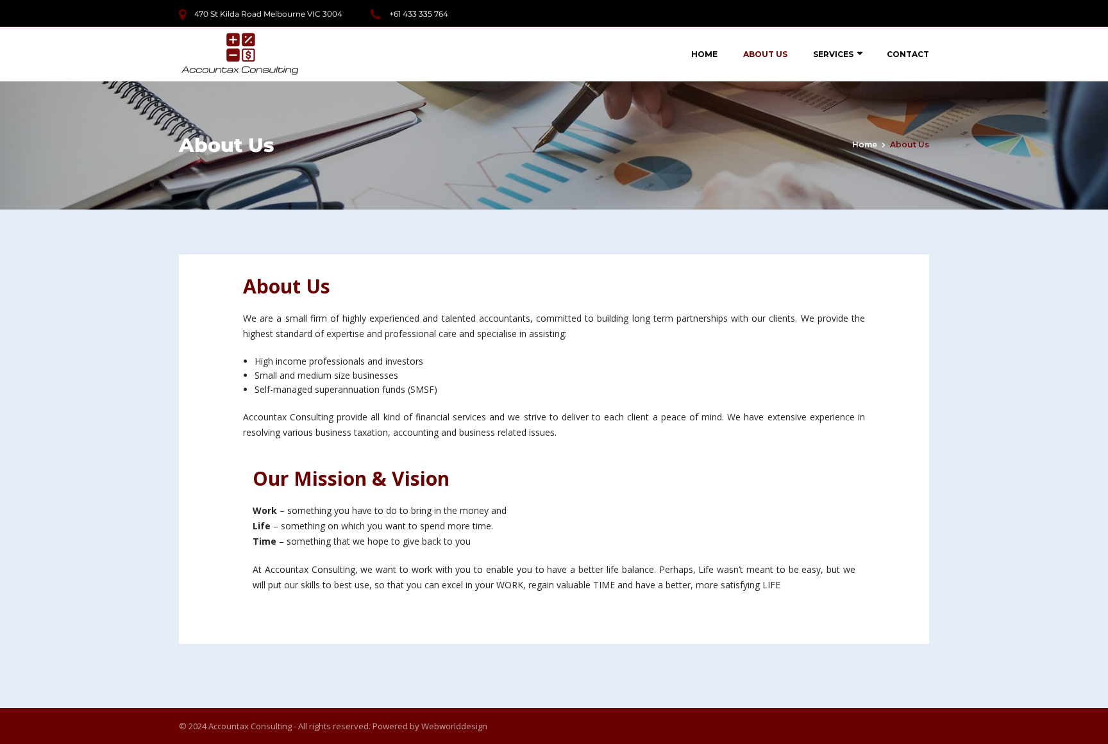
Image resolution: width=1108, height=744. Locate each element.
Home (704, 54)
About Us (765, 54)
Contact (908, 54)
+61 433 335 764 (418, 14)
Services (833, 54)
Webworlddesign (454, 726)
